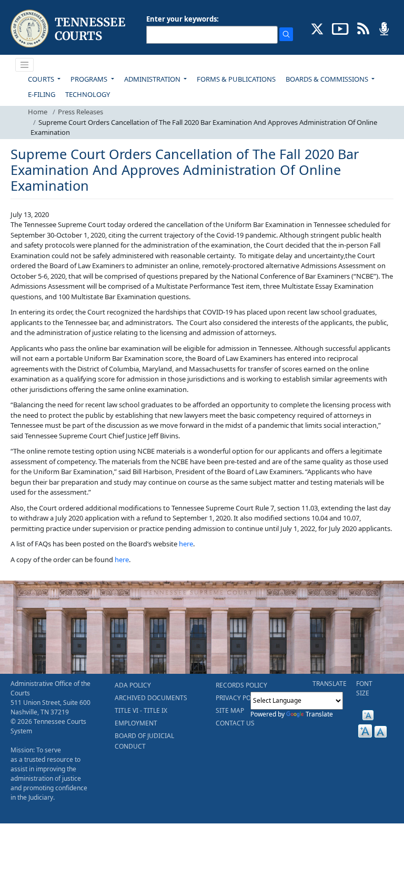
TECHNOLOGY (87, 94)
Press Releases (80, 111)
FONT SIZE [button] (364, 688)
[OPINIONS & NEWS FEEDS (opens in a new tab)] (363, 28)
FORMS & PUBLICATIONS (236, 79)
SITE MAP (230, 710)
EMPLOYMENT (136, 723)
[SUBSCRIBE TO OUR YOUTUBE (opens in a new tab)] (340, 28)
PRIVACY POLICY (240, 697)
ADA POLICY (133, 685)
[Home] (69, 28)
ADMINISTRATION (153, 79)
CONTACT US (235, 723)
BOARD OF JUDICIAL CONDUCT (144, 741)
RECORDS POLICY (241, 685)
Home (37, 111)
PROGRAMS (89, 79)
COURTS (42, 79)
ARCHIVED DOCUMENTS (151, 697)
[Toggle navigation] (24, 65)
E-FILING (41, 94)
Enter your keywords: (182, 19)
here (186, 543)
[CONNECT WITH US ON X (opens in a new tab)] (317, 28)
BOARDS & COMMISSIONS (328, 79)
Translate (319, 714)
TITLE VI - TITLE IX (141, 710)
